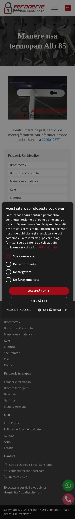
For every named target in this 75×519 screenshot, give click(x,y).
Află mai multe (48, 247)
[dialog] (37, 259)
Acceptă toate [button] (38, 291)
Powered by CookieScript (21, 309)
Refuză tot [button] (39, 301)
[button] (52, 310)
